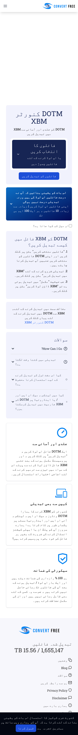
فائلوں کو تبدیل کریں (39, 176)
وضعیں (62, 660)
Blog (64, 668)
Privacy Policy (57, 690)
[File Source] (17, 154)
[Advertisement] (39, 53)
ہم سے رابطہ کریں (54, 683)
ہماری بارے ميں (55, 705)
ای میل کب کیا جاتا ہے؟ (51, 226)
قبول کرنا (26, 728)
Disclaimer (59, 698)
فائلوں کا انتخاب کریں (44, 154)
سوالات (62, 675)
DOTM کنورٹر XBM (39, 322)
